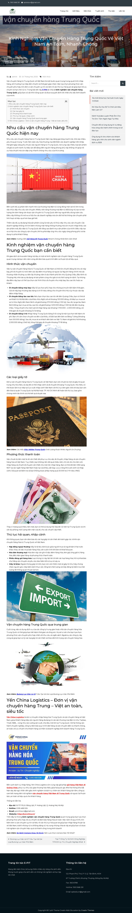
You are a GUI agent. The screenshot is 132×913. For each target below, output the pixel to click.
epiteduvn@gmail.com (32, 2)
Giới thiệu (76, 11)
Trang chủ (64, 11)
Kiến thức (87, 11)
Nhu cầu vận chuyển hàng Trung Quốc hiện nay (27, 104)
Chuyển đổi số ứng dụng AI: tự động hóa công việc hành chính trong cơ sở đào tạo (107, 128)
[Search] (122, 83)
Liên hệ (122, 11)
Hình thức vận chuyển (21, 109)
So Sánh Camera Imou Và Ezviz (30, 833)
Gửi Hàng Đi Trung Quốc (37, 239)
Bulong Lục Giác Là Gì (26, 694)
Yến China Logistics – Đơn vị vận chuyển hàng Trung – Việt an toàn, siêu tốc (38, 121)
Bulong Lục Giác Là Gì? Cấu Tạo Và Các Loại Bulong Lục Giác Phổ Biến (25, 840)
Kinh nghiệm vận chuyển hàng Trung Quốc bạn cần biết (31, 106)
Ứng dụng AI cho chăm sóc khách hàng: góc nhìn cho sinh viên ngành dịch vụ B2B (106, 139)
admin (14, 77)
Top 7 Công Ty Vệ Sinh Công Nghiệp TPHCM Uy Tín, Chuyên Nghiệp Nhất (68, 840)
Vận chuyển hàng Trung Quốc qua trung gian (30, 118)
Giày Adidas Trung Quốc (34, 450)
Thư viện (111, 11)
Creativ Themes (87, 910)
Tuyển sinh (99, 11)
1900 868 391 (15, 2)
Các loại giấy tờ (18, 111)
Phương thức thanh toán (22, 114)
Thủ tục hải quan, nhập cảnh (24, 116)
